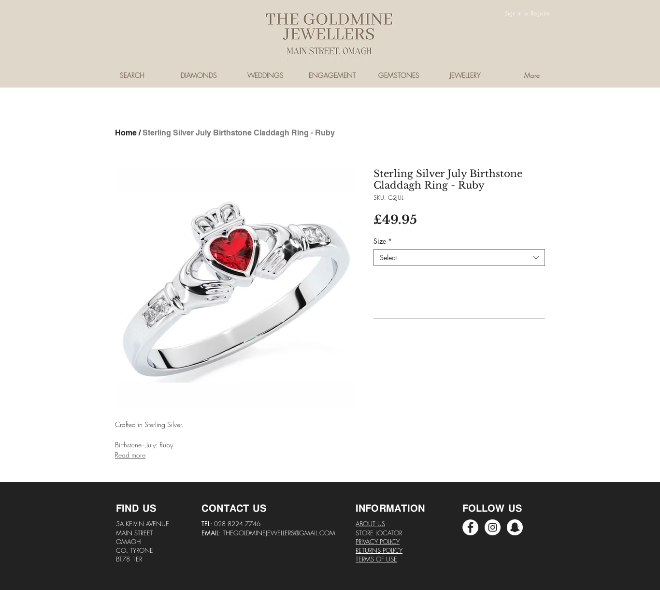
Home (126, 132)
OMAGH (128, 541)
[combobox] (459, 257)
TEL (205, 523)
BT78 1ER (129, 559)
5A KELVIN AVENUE (142, 523)
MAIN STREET (134, 533)
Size (382, 241)
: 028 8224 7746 (235, 523)
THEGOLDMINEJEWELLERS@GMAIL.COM (279, 533)
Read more (130, 454)
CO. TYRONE (134, 550)
